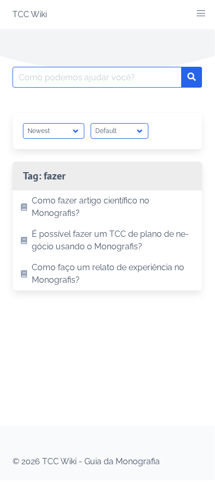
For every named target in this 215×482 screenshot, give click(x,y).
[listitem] (107, 207)
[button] (200, 13)
